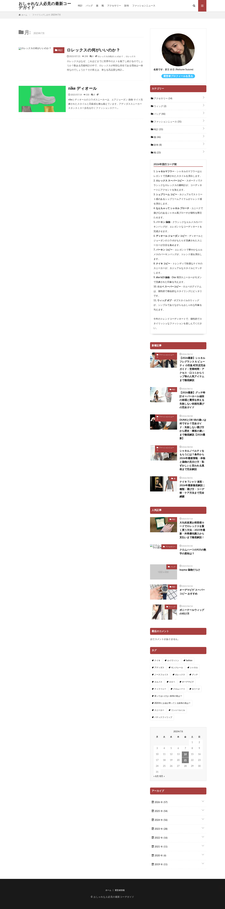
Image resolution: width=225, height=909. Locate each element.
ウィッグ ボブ (164, 300)
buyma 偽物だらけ (190, 570)
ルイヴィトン (173, 660)
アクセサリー (114, 6)
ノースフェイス (161, 675)
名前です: (158, 69)
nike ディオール (82, 89)
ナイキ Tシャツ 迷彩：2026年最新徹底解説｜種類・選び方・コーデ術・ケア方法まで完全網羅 (192, 489)
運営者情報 (120, 890)
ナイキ (157, 660)
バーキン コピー (164, 250)
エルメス (158, 682)
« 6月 (156, 776)
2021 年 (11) (161, 847)
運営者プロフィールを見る (178, 76)
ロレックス (131, 56)
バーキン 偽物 (163, 222)
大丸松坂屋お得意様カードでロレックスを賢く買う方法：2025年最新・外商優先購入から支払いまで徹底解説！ (192, 530)
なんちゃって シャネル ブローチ (172, 208)
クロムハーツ (179, 689)
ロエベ (172, 682)
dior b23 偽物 (163, 277)
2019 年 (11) (161, 864)
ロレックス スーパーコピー (170, 181)
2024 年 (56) (161, 820)
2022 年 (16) (161, 838)
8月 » (162, 776)
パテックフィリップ (163, 717)
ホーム (108, 890)
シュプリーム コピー (166, 194)
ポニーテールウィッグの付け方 (192, 612)
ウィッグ (159, 106)
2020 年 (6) (160, 856)
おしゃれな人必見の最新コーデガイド (45, 6)
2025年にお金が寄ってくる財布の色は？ (172, 703)
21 (185, 760)
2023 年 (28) (161, 829)
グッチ (195, 675)
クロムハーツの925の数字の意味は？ (193, 552)
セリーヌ (196, 689)
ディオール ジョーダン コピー (171, 236)
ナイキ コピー (163, 264)
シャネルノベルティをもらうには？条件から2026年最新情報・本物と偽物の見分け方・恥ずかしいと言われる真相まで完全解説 (192, 460)
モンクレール (177, 668)
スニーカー (159, 710)
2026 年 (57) (161, 802)
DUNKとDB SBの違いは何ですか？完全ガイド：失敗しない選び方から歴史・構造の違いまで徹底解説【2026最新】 (193, 429)
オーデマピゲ (188, 682)
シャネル (194, 668)
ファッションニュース (143, 6)
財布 (126, 6)
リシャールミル (178, 710)
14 (185, 754)
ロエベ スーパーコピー (169, 287)
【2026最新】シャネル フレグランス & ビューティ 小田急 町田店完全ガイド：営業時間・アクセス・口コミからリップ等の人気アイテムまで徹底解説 (193, 369)
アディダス (159, 668)
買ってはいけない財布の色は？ (168, 696)
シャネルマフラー (165, 171)
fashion (189, 660)
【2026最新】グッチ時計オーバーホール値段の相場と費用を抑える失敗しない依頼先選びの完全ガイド (192, 400)
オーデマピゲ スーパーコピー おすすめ (192, 592)
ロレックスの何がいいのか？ (93, 50)
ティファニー (160, 689)
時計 (80, 6)
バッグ (89, 6)
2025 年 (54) (161, 811)
